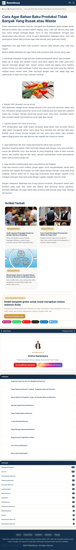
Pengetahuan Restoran (8, 476)
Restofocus (33, 545)
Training (57, 535)
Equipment (4, 498)
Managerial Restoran (7, 467)
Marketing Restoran (7, 480)
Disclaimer (38, 535)
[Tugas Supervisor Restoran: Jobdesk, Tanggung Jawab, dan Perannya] (5, 391)
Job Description (6, 489)
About (18, 535)
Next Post (7, 331)
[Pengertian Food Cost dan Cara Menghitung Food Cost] (5, 383)
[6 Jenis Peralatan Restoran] (5, 423)
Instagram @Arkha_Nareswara (50, 365)
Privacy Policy (28, 535)
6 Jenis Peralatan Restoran (19, 421)
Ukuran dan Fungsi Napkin (19, 453)
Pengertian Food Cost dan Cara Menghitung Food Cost (28, 381)
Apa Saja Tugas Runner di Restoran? (22, 405)
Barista (3, 515)
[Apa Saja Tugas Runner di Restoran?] (5, 407)
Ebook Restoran (6, 511)
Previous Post (67, 331)
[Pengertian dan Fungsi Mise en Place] (5, 439)
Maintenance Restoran (8, 519)
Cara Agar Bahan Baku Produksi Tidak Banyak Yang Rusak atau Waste (34, 18)
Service (3, 471)
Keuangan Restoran (7, 485)
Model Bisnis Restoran (8, 524)
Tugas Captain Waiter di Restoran (21, 413)
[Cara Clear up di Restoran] (5, 447)
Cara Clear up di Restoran (19, 445)
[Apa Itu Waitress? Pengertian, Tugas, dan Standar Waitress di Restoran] (5, 399)
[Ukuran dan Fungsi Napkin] (5, 455)
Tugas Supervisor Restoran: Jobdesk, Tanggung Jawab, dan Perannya (33, 389)
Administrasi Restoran (8, 506)
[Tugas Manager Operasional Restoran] (5, 431)
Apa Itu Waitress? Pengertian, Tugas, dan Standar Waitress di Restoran (33, 397)
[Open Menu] (69, 2)
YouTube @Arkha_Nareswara (25, 365)
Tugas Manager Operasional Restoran (23, 429)
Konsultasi (48, 535)
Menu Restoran (6, 493)
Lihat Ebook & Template (36, 316)
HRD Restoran (5, 502)
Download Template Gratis (15, 316)
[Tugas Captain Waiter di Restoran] (5, 415)
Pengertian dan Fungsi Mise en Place (22, 437)
